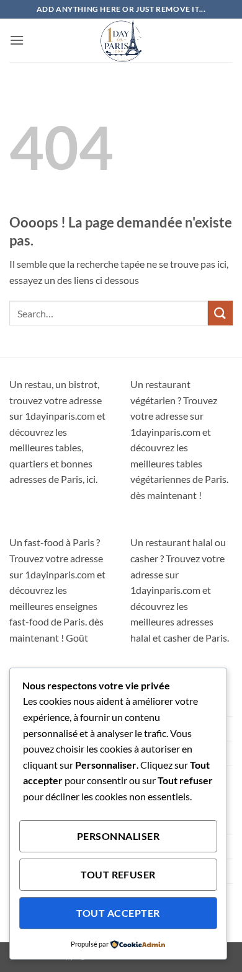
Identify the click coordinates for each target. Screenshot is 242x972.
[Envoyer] (220, 313)
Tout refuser (118, 874)
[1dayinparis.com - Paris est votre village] (121, 40)
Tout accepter (117, 913)
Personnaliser (118, 836)
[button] (16, 40)
